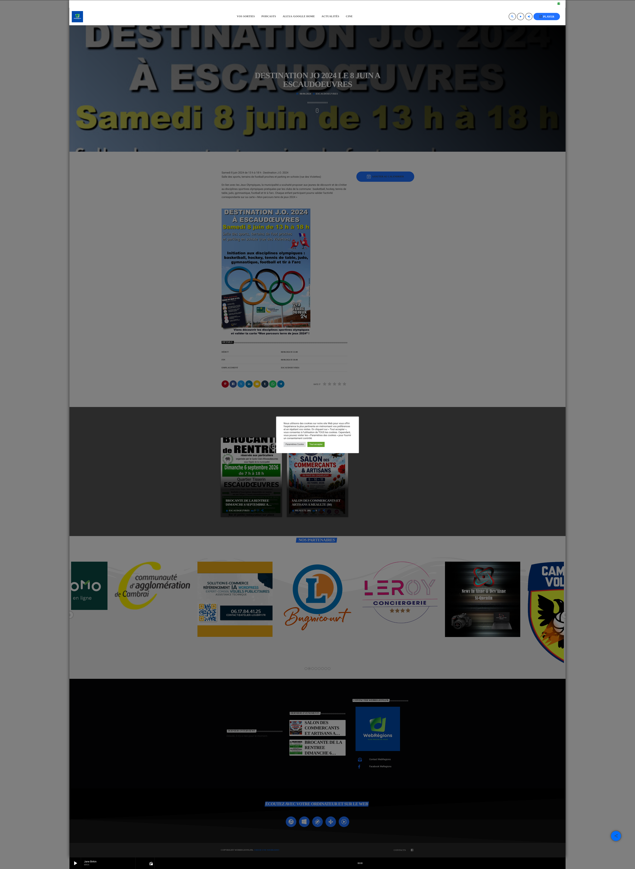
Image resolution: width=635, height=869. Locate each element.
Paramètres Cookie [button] (295, 444)
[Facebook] (558, 4)
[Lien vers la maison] (77, 16)
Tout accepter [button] (316, 444)
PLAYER (546, 16)
